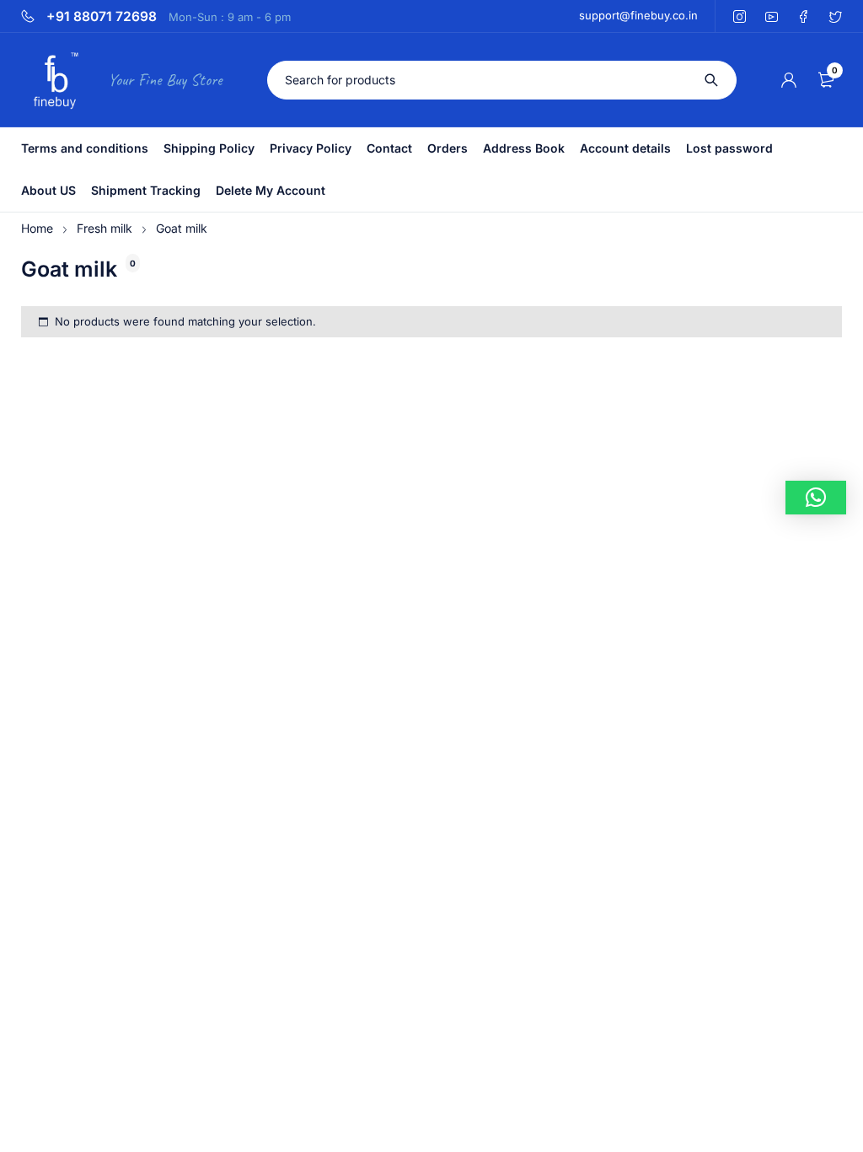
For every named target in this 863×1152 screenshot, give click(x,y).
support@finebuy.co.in (638, 15)
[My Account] (788, 80)
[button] (815, 497)
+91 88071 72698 (101, 17)
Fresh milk (104, 228)
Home (37, 228)
